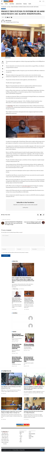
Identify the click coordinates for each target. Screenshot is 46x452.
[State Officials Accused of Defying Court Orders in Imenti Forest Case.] (11, 379)
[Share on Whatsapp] (2, 71)
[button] (42, 450)
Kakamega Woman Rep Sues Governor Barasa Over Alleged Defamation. (33, 412)
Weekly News (5, 431)
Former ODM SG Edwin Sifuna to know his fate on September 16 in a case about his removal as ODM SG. (17, 300)
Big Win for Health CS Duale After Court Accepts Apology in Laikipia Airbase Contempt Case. (11, 412)
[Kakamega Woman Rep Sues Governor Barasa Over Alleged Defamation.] (34, 403)
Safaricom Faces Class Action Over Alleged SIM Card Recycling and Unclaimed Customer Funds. (16, 346)
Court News (3, 8)
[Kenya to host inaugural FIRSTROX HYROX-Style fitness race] (29, 337)
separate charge (10, 105)
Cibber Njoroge (8, 20)
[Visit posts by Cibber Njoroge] (3, 21)
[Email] (8, 17)
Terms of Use (22, 450)
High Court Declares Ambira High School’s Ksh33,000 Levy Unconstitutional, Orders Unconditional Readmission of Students (17, 359)
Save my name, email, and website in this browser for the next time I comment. (15, 252)
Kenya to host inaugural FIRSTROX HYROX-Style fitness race (17, 335)
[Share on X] (6, 17)
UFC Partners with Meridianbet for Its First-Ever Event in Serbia (29, 345)
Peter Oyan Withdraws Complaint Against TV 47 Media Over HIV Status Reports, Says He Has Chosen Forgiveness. (34, 388)
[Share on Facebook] (2, 65)
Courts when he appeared (26, 185)
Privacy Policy (15, 450)
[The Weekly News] (8, 1)
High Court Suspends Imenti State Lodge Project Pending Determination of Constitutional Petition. (29, 359)
